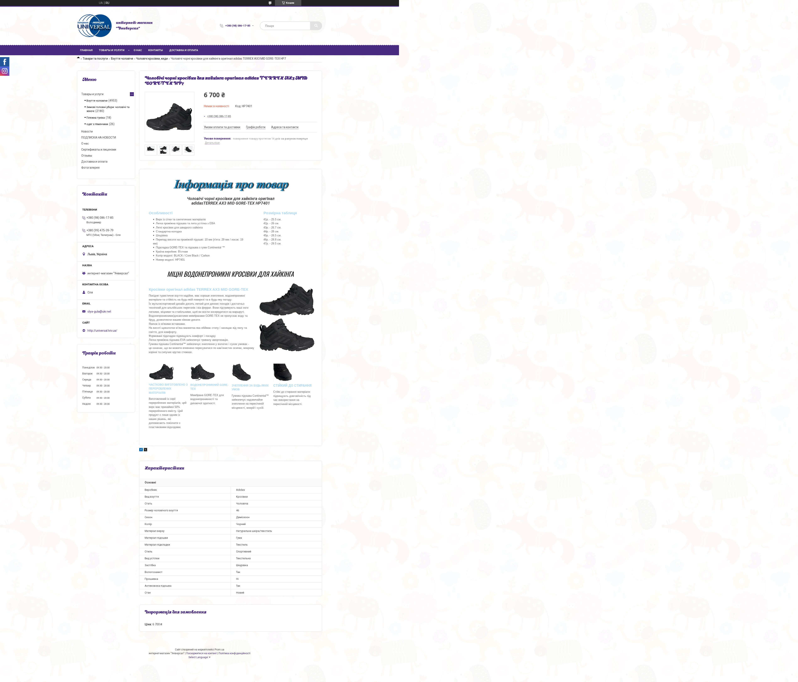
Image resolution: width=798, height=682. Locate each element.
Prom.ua (219, 649)
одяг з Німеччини (97, 124)
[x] (145, 450)
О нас (138, 50)
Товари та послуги (95, 58)
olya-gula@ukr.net (99, 311)
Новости (87, 131)
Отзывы (86, 155)
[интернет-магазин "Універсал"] (94, 25)
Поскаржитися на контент (201, 653)
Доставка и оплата (183, 50)
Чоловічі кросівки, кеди (152, 58)
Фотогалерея (90, 167)
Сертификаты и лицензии (98, 149)
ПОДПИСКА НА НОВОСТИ (98, 137)
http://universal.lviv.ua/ (102, 330)
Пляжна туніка (95, 117)
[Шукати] (316, 25)
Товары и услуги (111, 50)
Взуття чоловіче (122, 58)
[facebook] (141, 450)
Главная (86, 50)
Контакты (155, 50)
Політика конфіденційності (234, 653)
